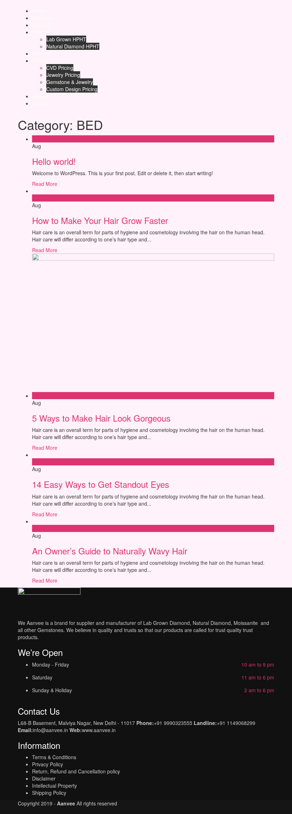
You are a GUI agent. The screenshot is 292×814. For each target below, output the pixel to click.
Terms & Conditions (54, 757)
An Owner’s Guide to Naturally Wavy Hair (109, 550)
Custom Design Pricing (72, 89)
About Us (42, 17)
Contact (40, 103)
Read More (44, 183)
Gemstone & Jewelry (69, 81)
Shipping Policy (49, 792)
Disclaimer (44, 778)
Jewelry (40, 96)
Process (41, 53)
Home (39, 10)
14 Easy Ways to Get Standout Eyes (100, 484)
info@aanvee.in (50, 730)
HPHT (39, 32)
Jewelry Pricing (63, 74)
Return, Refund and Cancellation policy (76, 771)
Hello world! (54, 161)
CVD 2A (41, 24)
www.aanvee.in (99, 730)
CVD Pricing (59, 67)
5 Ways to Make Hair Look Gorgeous (101, 418)
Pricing (39, 60)
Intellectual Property (54, 785)
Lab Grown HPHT (66, 39)
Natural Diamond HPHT (72, 46)
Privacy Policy (47, 764)
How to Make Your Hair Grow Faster (100, 220)
